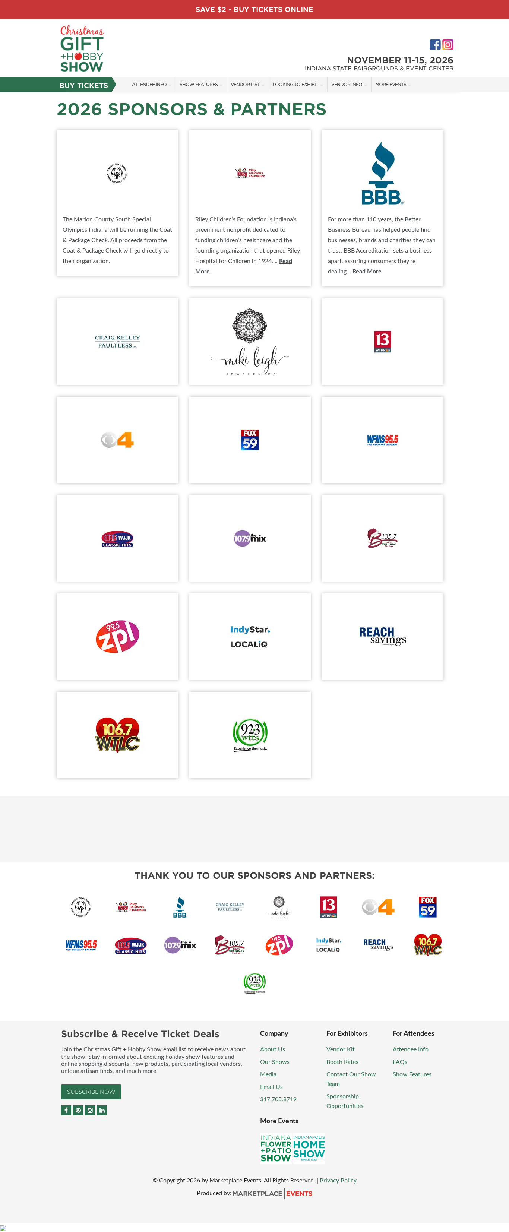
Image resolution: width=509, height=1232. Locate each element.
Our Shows (275, 1062)
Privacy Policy (338, 1181)
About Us (272, 1049)
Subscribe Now (91, 1092)
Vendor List (245, 84)
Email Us (271, 1087)
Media (268, 1074)
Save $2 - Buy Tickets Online (254, 9)
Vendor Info (346, 84)
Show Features (199, 84)
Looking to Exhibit (295, 84)
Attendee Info (149, 84)
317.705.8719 (278, 1099)
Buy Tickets (83, 85)
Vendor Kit (340, 1049)
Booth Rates (342, 1062)
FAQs (400, 1062)
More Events (390, 84)
